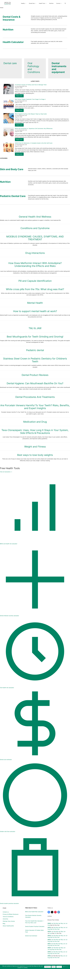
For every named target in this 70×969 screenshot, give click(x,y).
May (62, 923)
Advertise (5, 919)
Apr (59, 923)
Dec (58, 929)
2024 (49, 931)
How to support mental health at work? (35, 311)
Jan (52, 923)
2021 (49, 943)
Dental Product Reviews (35, 375)
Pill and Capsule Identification (35, 280)
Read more (19, 95)
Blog (4, 923)
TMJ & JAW (35, 328)
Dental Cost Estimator (31, 935)
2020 (49, 947)
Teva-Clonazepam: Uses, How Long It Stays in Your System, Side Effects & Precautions (35, 431)
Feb (55, 923)
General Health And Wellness (35, 216)
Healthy (23, 3)
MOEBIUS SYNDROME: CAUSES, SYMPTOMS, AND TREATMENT (35, 238)
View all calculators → (6, 471)
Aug (49, 925)
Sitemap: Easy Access (9, 921)
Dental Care (32, 3)
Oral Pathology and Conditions (34, 68)
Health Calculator (13, 42)
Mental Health (35, 302)
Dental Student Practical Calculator (34, 926)
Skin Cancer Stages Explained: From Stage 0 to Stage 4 (30, 99)
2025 (49, 927)
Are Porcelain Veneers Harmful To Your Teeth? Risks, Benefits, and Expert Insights (35, 407)
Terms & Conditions (8, 916)
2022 (49, 939)
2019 (49, 951)
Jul (66, 923)
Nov (56, 929)
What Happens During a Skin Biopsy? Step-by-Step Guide (31, 114)
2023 (49, 935)
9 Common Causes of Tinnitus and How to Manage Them (31, 84)
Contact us (6, 912)
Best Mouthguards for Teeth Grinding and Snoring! (35, 336)
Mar (57, 923)
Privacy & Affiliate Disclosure (10, 914)
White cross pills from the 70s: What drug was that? (35, 289)
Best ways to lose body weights (35, 454)
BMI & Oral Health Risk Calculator (34, 911)
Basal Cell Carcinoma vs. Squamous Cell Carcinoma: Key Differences (33, 128)
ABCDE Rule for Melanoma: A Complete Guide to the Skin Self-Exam (33, 143)
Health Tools (42, 3)
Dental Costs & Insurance (11, 18)
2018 (49, 955)
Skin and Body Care (11, 169)
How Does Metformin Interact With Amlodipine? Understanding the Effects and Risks (35, 264)
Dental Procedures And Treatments (35, 397)
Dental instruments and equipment (59, 68)
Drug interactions (35, 252)
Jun (64, 923)
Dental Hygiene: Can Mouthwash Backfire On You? (35, 383)
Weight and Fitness (35, 446)
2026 (49, 923)
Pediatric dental (35, 350)
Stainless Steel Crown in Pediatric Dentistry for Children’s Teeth (35, 360)
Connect (58, 3)
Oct (53, 929)
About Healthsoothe (8, 926)
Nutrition (51, 3)
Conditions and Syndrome (35, 228)
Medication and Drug (35, 421)
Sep (51, 929)
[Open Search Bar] (65, 3)
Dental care (10, 63)
